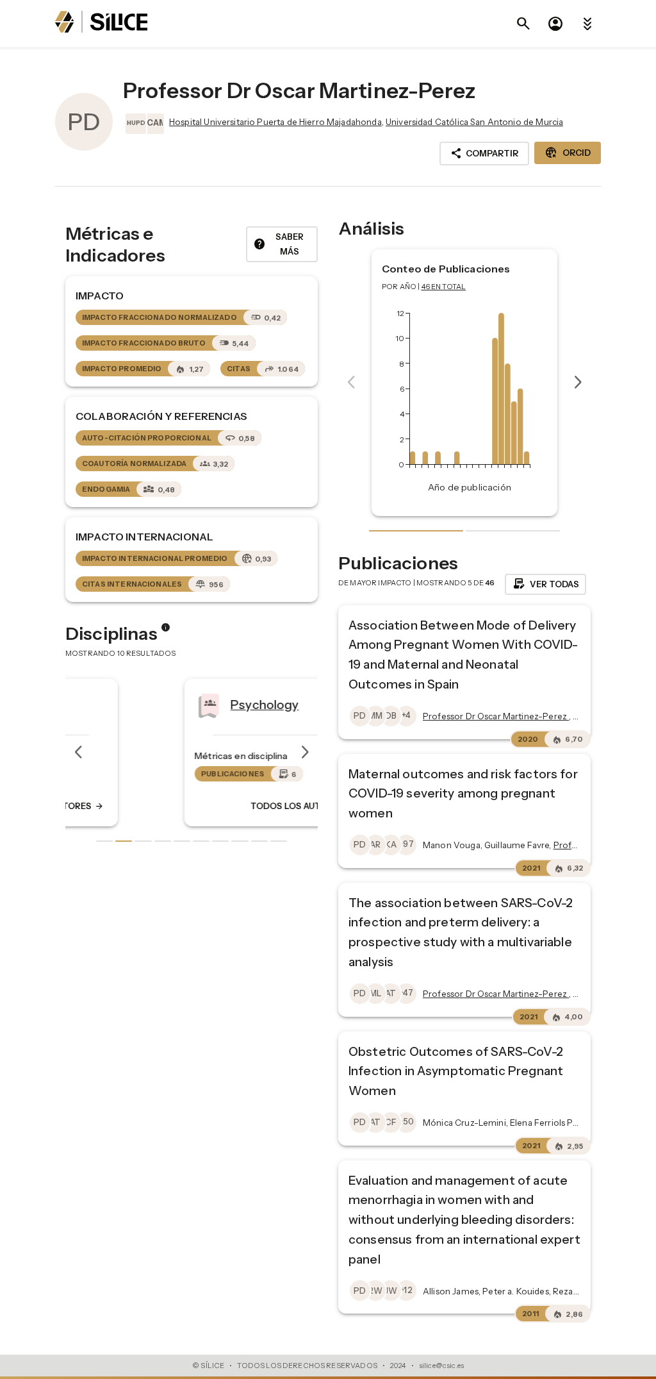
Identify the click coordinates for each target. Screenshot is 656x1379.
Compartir (484, 153)
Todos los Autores (218, 805)
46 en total (444, 286)
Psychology (179, 704)
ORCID (568, 152)
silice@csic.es (441, 1365)
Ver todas (545, 584)
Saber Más (278, 243)
